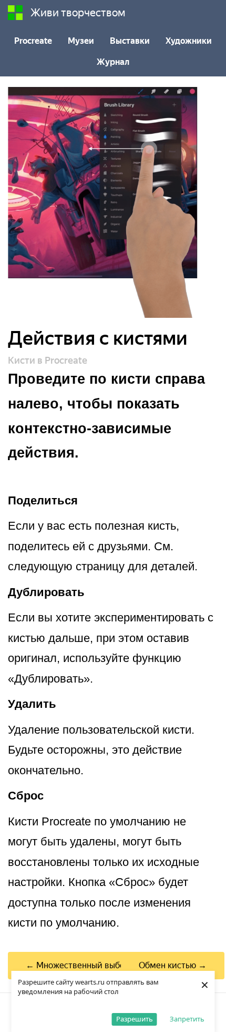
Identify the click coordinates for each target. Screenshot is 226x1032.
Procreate (33, 41)
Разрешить (134, 1019)
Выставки (130, 41)
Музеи (81, 41)
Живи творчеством (78, 12)
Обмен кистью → (173, 965)
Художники (189, 41)
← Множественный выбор (78, 965)
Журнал (113, 62)
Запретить (187, 1019)
